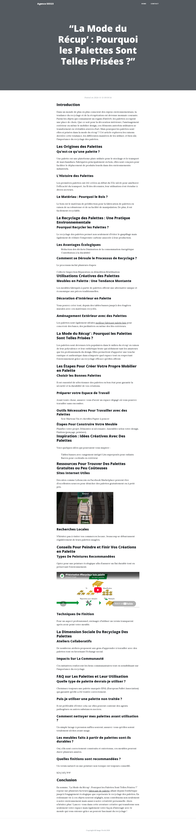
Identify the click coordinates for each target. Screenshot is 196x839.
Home (143, 4)
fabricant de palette (99, 790)
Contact (155, 4)
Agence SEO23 (45, 3)
